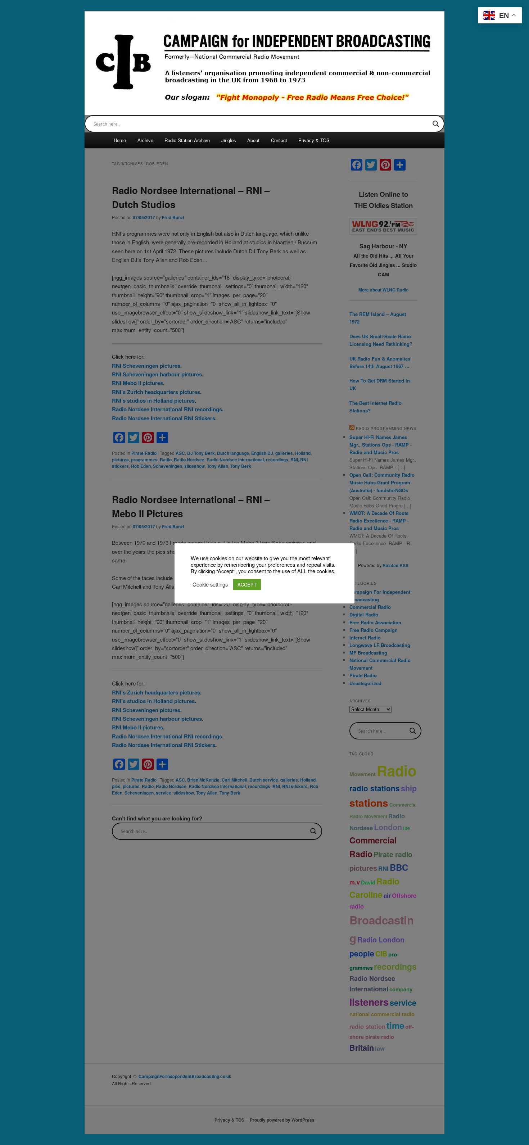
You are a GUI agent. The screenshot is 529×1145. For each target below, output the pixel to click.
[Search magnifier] (436, 124)
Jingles (228, 140)
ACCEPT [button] (247, 584)
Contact (279, 140)
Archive (145, 140)
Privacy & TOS (314, 140)
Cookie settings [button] (210, 584)
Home (120, 140)
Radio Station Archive (187, 140)
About (253, 140)
